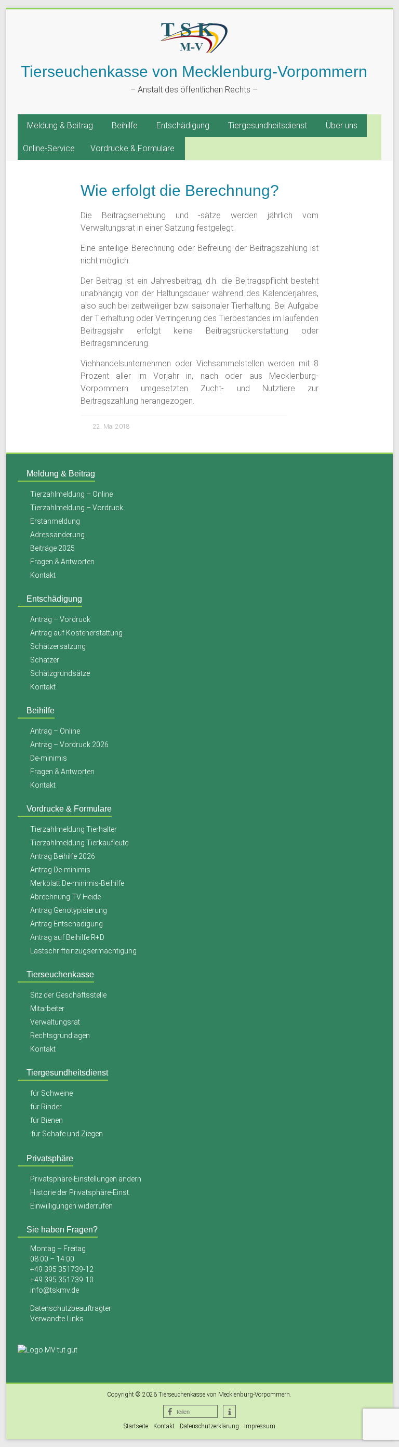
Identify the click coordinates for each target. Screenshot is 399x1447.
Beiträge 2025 (52, 548)
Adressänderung (57, 534)
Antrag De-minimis (60, 870)
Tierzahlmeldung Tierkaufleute (79, 843)
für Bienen (46, 1120)
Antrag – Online (55, 731)
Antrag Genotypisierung (68, 910)
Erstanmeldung (55, 521)
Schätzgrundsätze (60, 673)
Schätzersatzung (58, 646)
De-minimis (48, 758)
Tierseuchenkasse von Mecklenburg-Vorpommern (194, 71)
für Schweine (51, 1093)
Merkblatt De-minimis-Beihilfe (77, 883)
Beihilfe (125, 125)
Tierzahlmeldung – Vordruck (76, 507)
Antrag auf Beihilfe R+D (67, 937)
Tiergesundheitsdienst (267, 125)
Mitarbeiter (47, 1008)
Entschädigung (182, 125)
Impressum (259, 1426)
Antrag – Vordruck (60, 619)
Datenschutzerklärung (209, 1426)
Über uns (341, 125)
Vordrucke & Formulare (132, 148)
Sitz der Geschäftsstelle (68, 995)
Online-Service (49, 148)
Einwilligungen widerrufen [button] (71, 1206)
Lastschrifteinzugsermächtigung (83, 951)
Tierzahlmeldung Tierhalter (73, 829)
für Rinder (46, 1107)
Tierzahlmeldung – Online (71, 494)
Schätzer (44, 660)
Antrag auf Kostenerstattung (76, 633)
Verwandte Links (57, 1319)
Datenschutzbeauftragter (70, 1308)
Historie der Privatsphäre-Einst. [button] (80, 1192)
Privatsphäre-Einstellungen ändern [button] (85, 1179)
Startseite (136, 1426)
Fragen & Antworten (62, 561)
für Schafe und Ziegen (67, 1134)
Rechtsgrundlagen (60, 1035)
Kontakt (43, 575)
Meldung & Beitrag (60, 125)
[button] (190, 1411)
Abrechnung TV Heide (65, 897)
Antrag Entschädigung (66, 924)
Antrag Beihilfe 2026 (62, 856)
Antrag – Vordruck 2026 (69, 744)
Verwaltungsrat (55, 1022)
